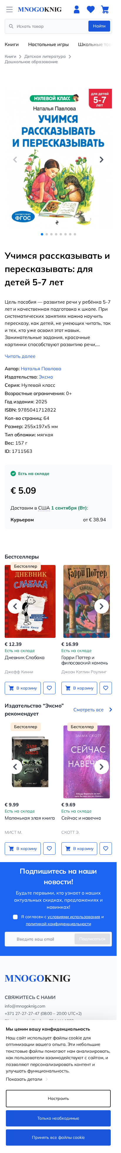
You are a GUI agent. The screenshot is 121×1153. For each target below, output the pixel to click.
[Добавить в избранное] (49, 688)
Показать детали (24, 1079)
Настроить (58, 1098)
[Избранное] (91, 9)
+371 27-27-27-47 (22, 1013)
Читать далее (20, 356)
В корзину (26, 688)
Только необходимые (58, 1118)
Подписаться (92, 938)
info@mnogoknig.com (25, 1006)
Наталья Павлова (41, 368)
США (44, 508)
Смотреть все (88, 710)
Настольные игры (48, 44)
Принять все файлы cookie (58, 1137)
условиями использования (74, 916)
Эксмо (46, 377)
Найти (99, 26)
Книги (12, 44)
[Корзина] (105, 9)
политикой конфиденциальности (58, 923)
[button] (101, 159)
